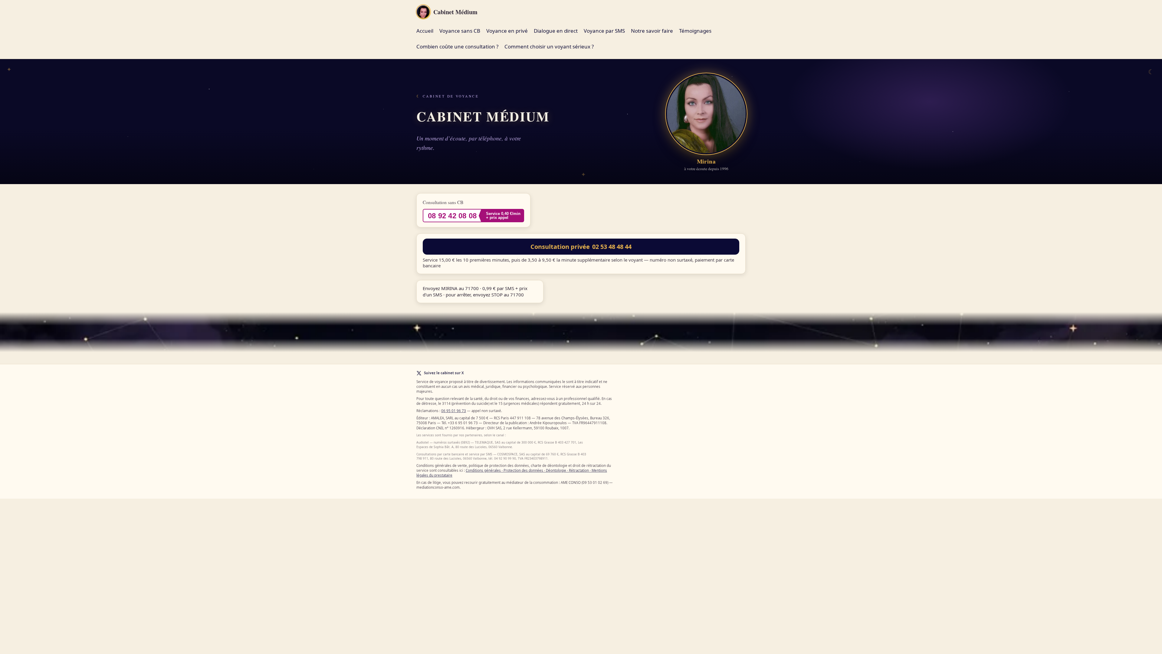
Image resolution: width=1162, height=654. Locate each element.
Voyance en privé (507, 30)
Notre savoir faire (652, 30)
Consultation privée (581, 247)
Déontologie (556, 470)
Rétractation (579, 470)
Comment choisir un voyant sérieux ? (549, 46)
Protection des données (523, 470)
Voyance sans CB (459, 30)
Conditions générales (483, 470)
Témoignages (695, 30)
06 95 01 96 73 (453, 410)
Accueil (424, 30)
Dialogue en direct (556, 30)
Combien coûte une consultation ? (457, 46)
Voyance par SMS (604, 30)
